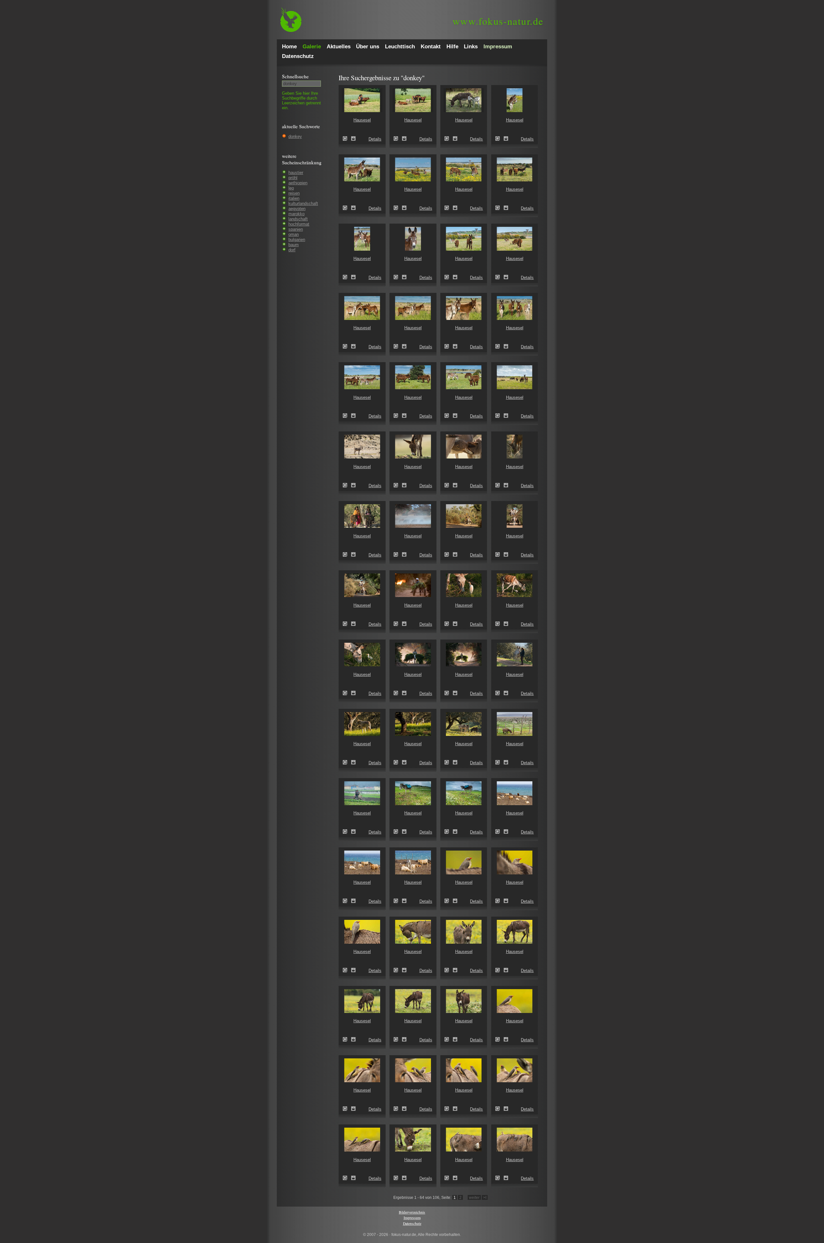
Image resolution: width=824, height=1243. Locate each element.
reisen (294, 193)
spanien (295, 229)
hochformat (298, 224)
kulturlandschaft (303, 203)
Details (375, 139)
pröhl (292, 177)
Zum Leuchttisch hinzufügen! (353, 138)
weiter (474, 1197)
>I (484, 1197)
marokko (296, 213)
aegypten (296, 208)
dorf (291, 249)
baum (293, 244)
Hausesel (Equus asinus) (347, 138)
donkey (295, 136)
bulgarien (296, 239)
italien (293, 198)
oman (293, 234)
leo (291, 188)
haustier (295, 172)
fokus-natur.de (498, 21)
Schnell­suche (295, 76)
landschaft (298, 219)
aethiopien (297, 182)
